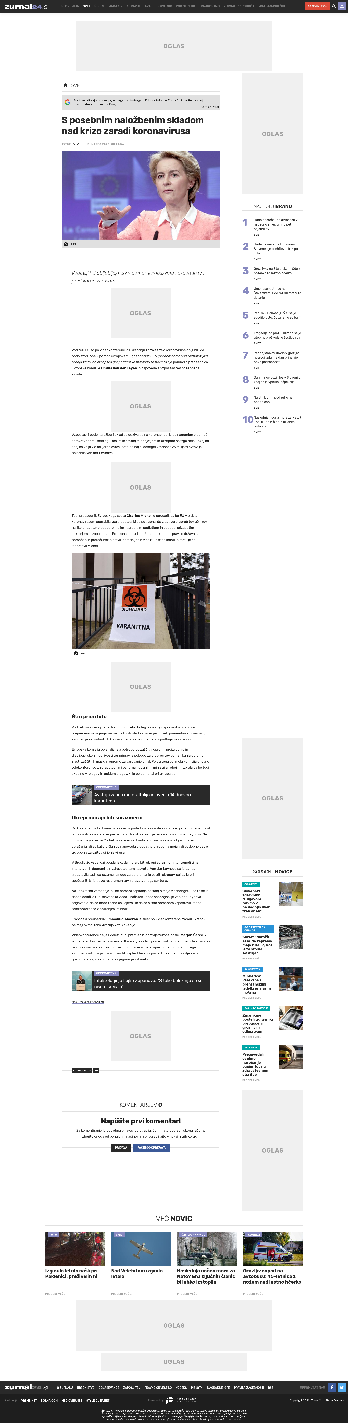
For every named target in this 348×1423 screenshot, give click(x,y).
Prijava (121, 1147)
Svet (76, 85)
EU (96, 1070)
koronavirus (82, 1070)
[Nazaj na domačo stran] (65, 85)
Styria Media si (335, 1400)
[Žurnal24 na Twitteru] (342, 1387)
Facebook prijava (151, 1147)
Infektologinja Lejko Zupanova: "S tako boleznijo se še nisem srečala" (148, 983)
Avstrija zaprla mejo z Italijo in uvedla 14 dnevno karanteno (142, 798)
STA (76, 144)
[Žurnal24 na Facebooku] (332, 1387)
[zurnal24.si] (26, 6)
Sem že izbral (210, 107)
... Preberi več (233, 1419)
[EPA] (141, 601)
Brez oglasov (317, 6)
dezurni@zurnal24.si (88, 1002)
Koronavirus (106, 787)
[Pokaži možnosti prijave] (342, 6)
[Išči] (334, 6)
